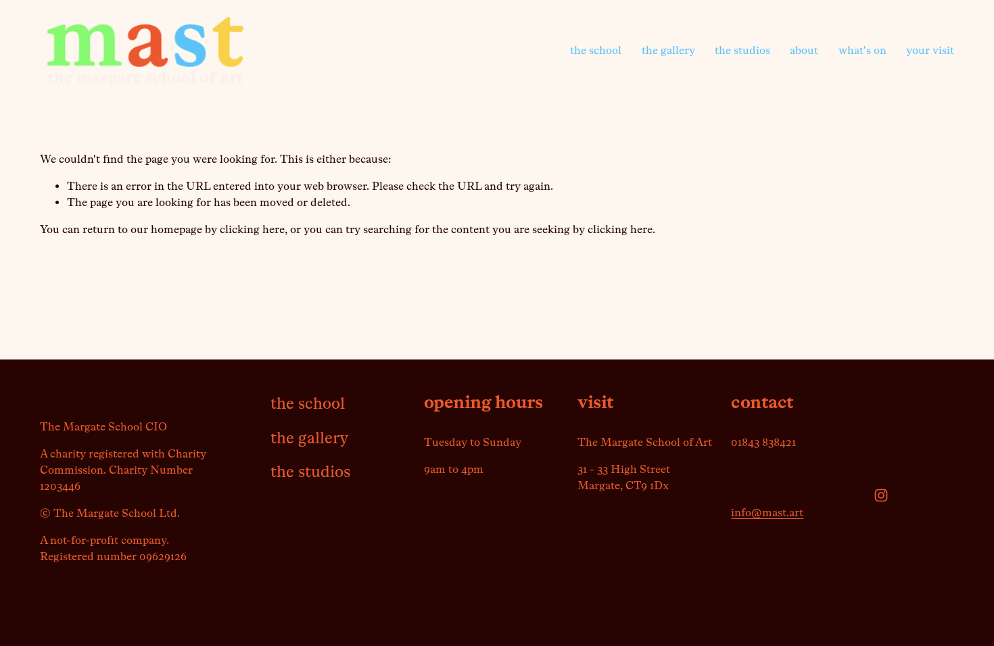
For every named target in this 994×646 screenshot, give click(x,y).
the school (595, 50)
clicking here (252, 229)
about (804, 50)
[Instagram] (881, 495)
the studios (742, 50)
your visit (930, 50)
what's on (862, 50)
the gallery (668, 50)
